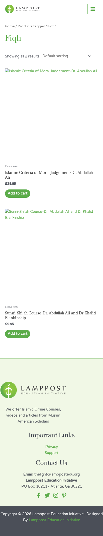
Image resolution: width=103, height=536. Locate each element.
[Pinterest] (64, 495)
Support (51, 453)
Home (10, 26)
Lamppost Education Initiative (54, 520)
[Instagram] (55, 495)
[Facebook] (39, 495)
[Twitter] (47, 495)
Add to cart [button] (18, 193)
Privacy (51, 447)
